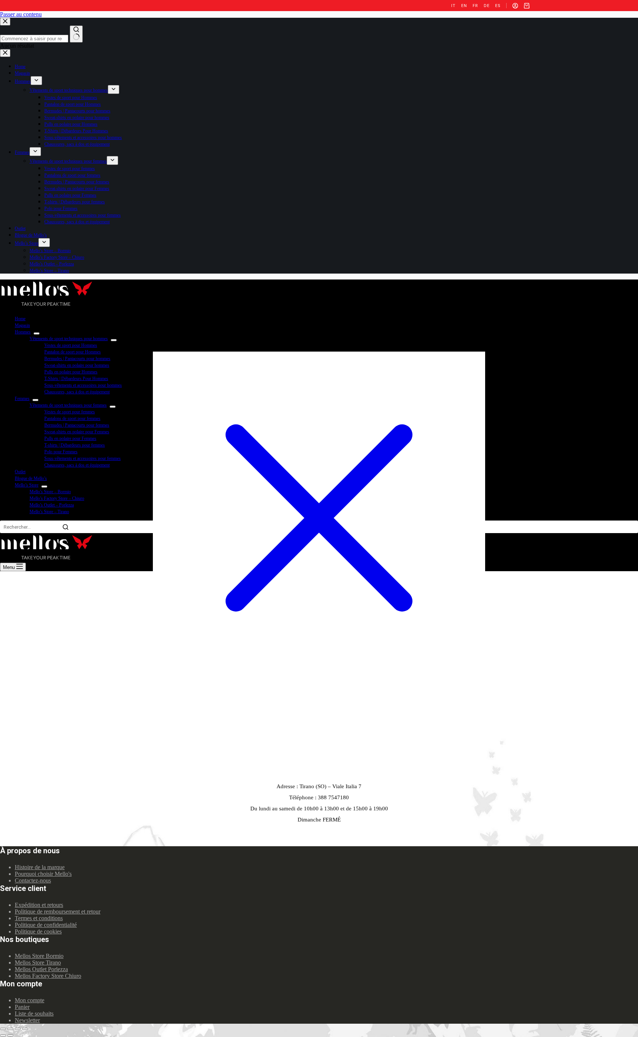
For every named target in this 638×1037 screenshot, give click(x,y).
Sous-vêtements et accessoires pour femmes (82, 458)
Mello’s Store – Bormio (50, 491)
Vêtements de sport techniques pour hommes (69, 338)
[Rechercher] (65, 527)
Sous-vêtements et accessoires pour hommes (83, 385)
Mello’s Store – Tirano (49, 511)
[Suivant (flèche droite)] (10, 1035)
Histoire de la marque (40, 867)
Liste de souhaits (34, 1013)
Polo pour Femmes (61, 451)
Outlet (20, 471)
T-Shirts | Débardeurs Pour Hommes (76, 378)
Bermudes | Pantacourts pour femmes (76, 425)
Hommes (23, 332)
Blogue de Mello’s (31, 478)
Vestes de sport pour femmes (69, 411)
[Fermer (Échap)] (3, 1029)
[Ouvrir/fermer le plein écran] (18, 1029)
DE (486, 5)
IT (453, 5)
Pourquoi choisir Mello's (43, 874)
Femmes (22, 398)
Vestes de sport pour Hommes (70, 345)
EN (464, 5)
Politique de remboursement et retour (57, 911)
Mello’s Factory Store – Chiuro (57, 498)
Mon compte (29, 1000)
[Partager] (10, 1029)
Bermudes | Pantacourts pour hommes (77, 358)
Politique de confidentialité (46, 925)
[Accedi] (515, 6)
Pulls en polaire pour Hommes (70, 372)
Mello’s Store (26, 485)
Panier (22, 1007)
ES (497, 5)
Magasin (22, 325)
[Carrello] (526, 6)
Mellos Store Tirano (38, 962)
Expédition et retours (39, 905)
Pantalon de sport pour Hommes (72, 352)
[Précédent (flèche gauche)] (3, 1035)
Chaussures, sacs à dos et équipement (77, 391)
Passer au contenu (21, 14)
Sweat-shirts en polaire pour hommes (76, 365)
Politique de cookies (38, 931)
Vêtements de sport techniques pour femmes (68, 405)
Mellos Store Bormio (39, 956)
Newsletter (27, 1020)
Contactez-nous (33, 880)
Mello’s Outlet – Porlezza (52, 505)
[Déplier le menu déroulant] (37, 333)
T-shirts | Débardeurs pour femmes (74, 445)
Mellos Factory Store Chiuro (48, 976)
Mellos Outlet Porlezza (41, 969)
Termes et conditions (39, 918)
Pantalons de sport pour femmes (72, 418)
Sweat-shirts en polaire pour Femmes (76, 431)
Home (20, 318)
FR (475, 5)
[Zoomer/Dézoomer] (25, 1029)
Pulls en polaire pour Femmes (70, 438)
